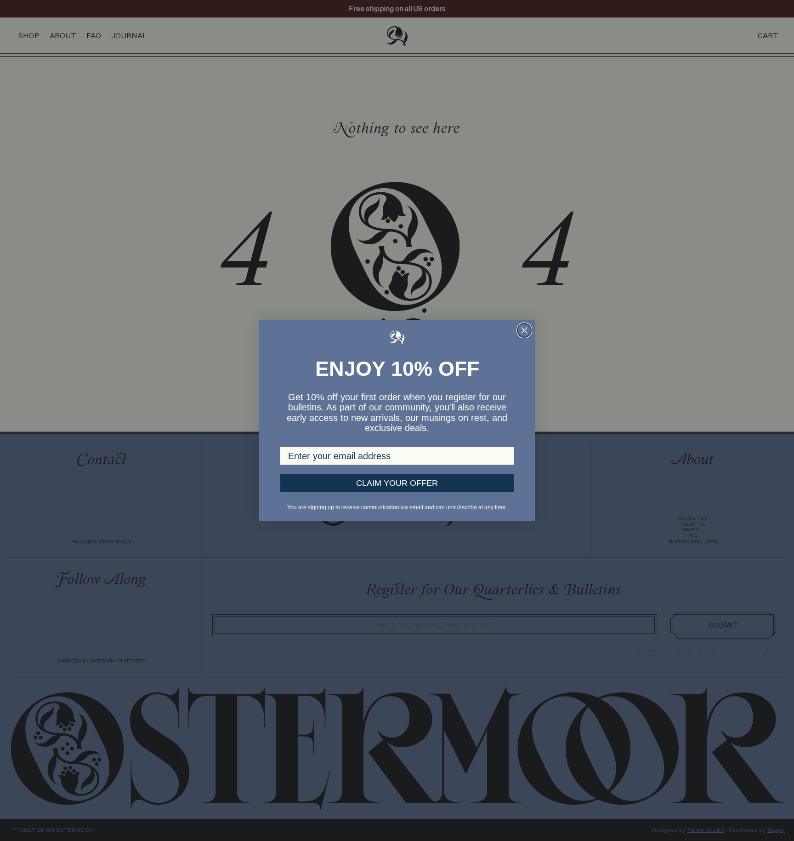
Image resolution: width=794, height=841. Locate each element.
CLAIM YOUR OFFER (397, 483)
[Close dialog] (524, 330)
